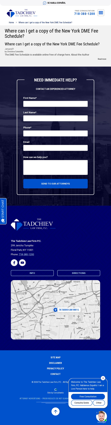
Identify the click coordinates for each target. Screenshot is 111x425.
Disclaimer (55, 363)
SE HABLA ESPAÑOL (56, 3)
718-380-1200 (84, 14)
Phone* (27, 127)
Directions (79, 273)
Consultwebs (59, 393)
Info (32, 273)
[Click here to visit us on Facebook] (14, 262)
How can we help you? (35, 157)
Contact (55, 374)
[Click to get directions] (55, 310)
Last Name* (29, 112)
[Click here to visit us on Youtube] (22, 262)
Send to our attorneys (55, 183)
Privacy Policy (55, 368)
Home (11, 22)
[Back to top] (55, 411)
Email (26, 142)
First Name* (30, 98)
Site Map (56, 357)
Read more (102, 59)
